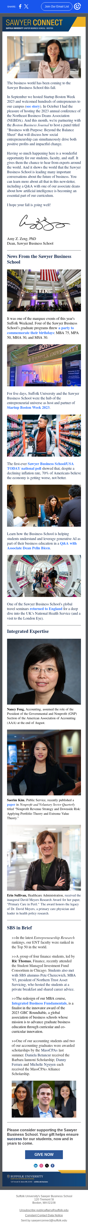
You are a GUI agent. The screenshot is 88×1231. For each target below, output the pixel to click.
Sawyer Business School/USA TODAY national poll (40, 466)
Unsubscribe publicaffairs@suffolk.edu (44, 1210)
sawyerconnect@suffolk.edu (49, 1220)
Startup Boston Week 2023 (28, 407)
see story (33, 106)
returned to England (46, 608)
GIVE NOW (44, 1155)
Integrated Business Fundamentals (39, 1003)
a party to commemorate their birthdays (40, 330)
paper (11, 804)
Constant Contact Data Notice (44, 1215)
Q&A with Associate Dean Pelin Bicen (42, 545)
